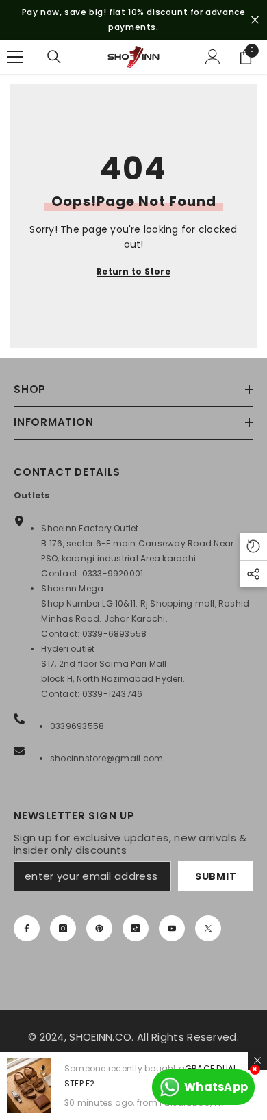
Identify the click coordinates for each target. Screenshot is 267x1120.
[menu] (15, 57)
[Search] (54, 57)
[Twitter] (208, 928)
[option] (133, 20)
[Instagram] (63, 928)
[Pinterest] (99, 928)
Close (255, 20)
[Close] (257, 1060)
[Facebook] (27, 928)
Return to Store (133, 271)
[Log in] (212, 56)
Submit (215, 876)
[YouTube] (172, 928)
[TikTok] (136, 928)
